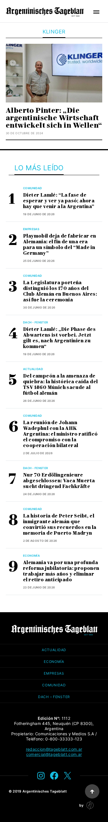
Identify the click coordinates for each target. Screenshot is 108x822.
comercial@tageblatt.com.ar (54, 754)
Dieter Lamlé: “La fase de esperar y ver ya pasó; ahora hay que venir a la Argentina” (58, 200)
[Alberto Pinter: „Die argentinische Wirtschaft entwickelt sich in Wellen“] (54, 73)
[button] (96, 12)
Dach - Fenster (35, 322)
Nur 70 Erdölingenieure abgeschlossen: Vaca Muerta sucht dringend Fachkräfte (59, 480)
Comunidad (32, 188)
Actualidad (33, 368)
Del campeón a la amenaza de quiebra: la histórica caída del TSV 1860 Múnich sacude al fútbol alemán (60, 384)
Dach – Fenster (54, 697)
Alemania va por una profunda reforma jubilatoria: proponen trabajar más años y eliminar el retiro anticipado (61, 571)
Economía (31, 555)
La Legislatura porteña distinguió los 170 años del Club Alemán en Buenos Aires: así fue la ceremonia (60, 291)
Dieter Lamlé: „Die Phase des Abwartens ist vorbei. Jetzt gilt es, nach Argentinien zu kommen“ (59, 338)
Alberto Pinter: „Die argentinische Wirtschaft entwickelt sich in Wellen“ (54, 117)
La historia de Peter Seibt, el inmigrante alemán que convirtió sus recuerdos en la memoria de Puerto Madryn (59, 524)
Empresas (31, 229)
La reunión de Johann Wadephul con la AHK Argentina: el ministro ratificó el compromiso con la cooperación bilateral (60, 434)
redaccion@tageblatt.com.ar (54, 749)
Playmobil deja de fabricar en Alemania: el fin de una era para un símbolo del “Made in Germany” (59, 244)
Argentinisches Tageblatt (44, 791)
